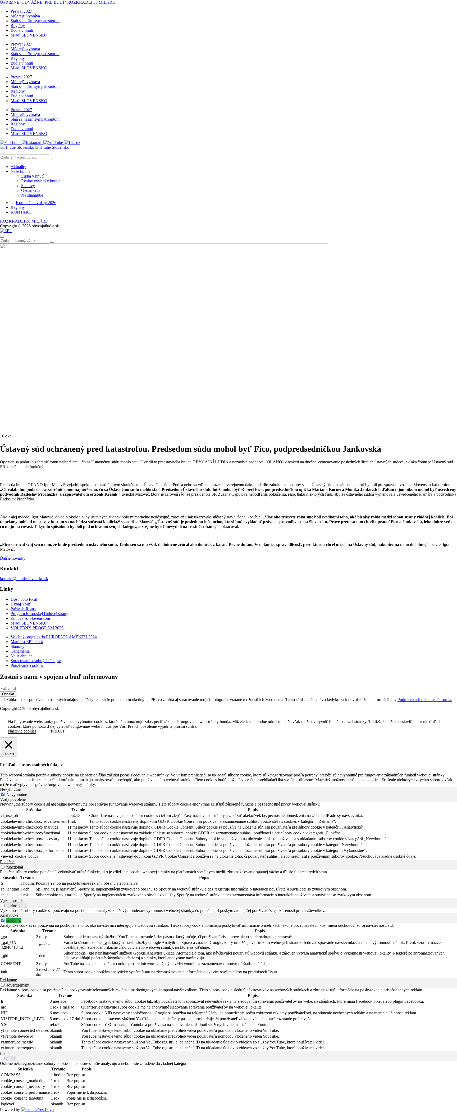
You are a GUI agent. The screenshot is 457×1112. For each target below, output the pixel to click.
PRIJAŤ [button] (58, 731)
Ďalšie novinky (12, 558)
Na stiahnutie (32, 195)
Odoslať (8, 694)
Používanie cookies (27, 665)
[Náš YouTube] (53, 142)
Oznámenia (30, 190)
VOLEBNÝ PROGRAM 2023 (38, 628)
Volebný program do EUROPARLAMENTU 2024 (54, 637)
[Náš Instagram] (32, 142)
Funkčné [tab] (7, 862)
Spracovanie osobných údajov (36, 660)
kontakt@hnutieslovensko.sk (24, 578)
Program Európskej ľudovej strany (39, 613)
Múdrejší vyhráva (25, 16)
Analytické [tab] (9, 915)
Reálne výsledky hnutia (40, 181)
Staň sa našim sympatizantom (35, 21)
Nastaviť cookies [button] (22, 731)
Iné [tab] (2, 1053)
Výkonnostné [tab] (11, 900)
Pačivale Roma (23, 609)
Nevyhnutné (16, 794)
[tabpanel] (228, 831)
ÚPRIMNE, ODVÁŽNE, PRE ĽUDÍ (32, 2)
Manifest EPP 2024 (27, 641)
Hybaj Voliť (21, 604)
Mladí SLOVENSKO (29, 35)
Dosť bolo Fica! (24, 599)
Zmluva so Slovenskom (30, 618)
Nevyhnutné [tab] (10, 789)
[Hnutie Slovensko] (34, 147)
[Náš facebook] (11, 142)
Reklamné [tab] (8, 980)
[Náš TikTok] (72, 142)
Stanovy (28, 185)
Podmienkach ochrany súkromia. (424, 699)
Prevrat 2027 (21, 11)
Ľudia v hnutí (22, 30)
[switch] (2, 867)
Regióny (18, 25)
